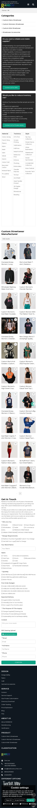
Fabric (3, 678)
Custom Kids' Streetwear (9, 742)
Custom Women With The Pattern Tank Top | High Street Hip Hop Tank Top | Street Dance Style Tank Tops (27, 313)
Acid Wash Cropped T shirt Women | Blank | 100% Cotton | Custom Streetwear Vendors (9, 487)
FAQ (2, 714)
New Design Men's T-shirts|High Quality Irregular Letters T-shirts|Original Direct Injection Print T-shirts (28, 338)
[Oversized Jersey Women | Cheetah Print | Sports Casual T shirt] (9, 326)
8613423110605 (9, 772)
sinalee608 (7, 775)
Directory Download (8, 701)
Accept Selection (19, 800)
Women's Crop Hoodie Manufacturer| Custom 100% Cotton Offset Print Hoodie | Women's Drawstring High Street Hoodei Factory (27, 487)
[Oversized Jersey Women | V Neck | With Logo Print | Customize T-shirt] (9, 400)
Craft (2, 681)
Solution (4, 692)
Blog (2, 710)
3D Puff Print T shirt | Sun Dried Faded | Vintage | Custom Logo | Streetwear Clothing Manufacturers (27, 462)
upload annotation (10, 634)
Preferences (24, 804)
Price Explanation (7, 707)
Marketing (33, 804)
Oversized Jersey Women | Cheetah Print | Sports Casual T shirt (9, 338)
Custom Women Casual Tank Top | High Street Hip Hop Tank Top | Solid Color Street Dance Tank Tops (27, 387)
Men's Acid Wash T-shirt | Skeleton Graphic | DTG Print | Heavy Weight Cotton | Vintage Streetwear (27, 263)
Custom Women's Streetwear (10, 739)
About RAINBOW (6, 722)
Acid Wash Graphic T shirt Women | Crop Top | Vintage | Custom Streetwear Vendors (8, 437)
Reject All (9, 800)
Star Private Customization (9, 698)
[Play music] (33, 404)
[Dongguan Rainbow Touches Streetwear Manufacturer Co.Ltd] (13, 6)
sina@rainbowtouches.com (13, 768)
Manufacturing (6, 725)
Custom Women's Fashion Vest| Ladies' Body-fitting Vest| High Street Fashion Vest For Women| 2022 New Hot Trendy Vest (9, 462)
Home (4, 10)
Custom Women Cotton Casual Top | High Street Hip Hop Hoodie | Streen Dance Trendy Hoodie (27, 437)
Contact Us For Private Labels (14, 125)
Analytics (16, 804)
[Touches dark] (18, 784)
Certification (5, 728)
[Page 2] (20, 493)
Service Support (6, 695)
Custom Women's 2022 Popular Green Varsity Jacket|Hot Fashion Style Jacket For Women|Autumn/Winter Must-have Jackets (28, 363)
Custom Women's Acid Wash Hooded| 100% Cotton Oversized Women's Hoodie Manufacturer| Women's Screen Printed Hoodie (9, 313)
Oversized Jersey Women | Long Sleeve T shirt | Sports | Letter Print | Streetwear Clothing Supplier (9, 263)
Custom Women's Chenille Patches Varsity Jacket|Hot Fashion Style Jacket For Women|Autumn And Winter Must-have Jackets (27, 288)
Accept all (30, 800)
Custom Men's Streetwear (9, 736)
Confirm (18, 662)
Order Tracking (6, 704)
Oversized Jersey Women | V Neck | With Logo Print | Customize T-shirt (8, 412)
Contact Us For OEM (11, 87)
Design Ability (5, 675)
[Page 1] (16, 493)
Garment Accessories (8, 684)
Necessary (8, 804)
